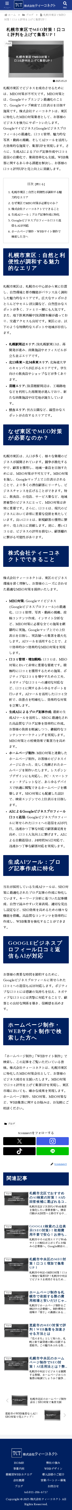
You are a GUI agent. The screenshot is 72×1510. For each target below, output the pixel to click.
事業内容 (18, 1468)
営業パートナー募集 (53, 1480)
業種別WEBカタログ (19, 1474)
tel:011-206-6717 (36, 1492)
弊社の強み (53, 1462)
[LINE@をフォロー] (52, 1151)
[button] (64, 879)
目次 (30, 184)
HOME (19, 1462)
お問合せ (53, 1486)
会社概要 (18, 1480)
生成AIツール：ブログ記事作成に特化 (35, 214)
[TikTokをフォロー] (19, 1151)
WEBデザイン (53, 1468)
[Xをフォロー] (19, 1141)
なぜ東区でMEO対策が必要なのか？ (34, 203)
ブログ (11, 1124)
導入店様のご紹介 (53, 1474)
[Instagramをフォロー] (52, 1141)
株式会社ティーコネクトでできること (35, 209)
